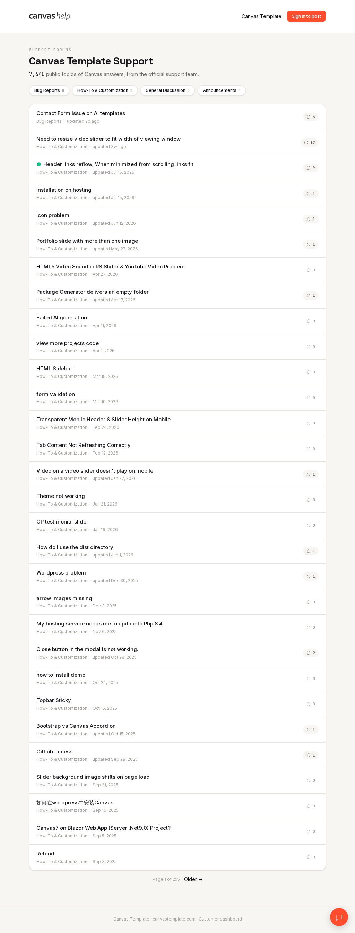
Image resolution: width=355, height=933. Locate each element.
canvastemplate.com (174, 919)
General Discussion (168, 90)
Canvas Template (262, 16)
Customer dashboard (220, 919)
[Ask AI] (339, 917)
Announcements (222, 90)
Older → (193, 879)
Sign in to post (306, 16)
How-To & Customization (104, 90)
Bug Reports (49, 90)
